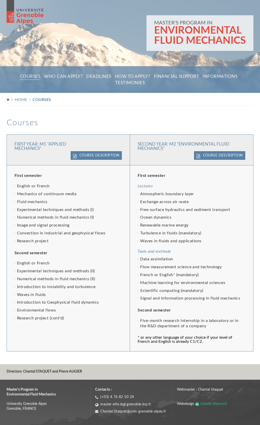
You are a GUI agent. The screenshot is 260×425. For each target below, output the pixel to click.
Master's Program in (183, 22)
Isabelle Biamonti (213, 404)
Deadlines (98, 76)
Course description (99, 155)
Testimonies (130, 83)
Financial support (176, 76)
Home (21, 100)
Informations (220, 76)
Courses (30, 76)
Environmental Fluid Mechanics (200, 35)
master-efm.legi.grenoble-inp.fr (125, 404)
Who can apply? (63, 76)
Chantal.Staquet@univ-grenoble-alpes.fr (133, 411)
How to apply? (132, 76)
